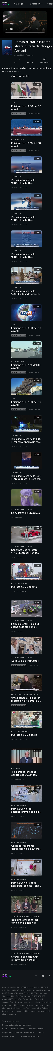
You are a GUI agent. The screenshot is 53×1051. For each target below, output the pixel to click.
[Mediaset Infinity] (5, 4)
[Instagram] (43, 976)
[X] (49, 976)
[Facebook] (36, 976)
